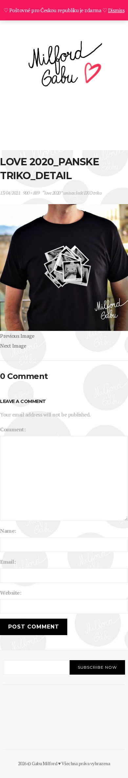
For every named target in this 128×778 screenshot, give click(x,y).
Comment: (12, 429)
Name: (8, 530)
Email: (7, 561)
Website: (10, 592)
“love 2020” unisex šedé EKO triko (72, 193)
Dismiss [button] (116, 10)
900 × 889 (31, 193)
